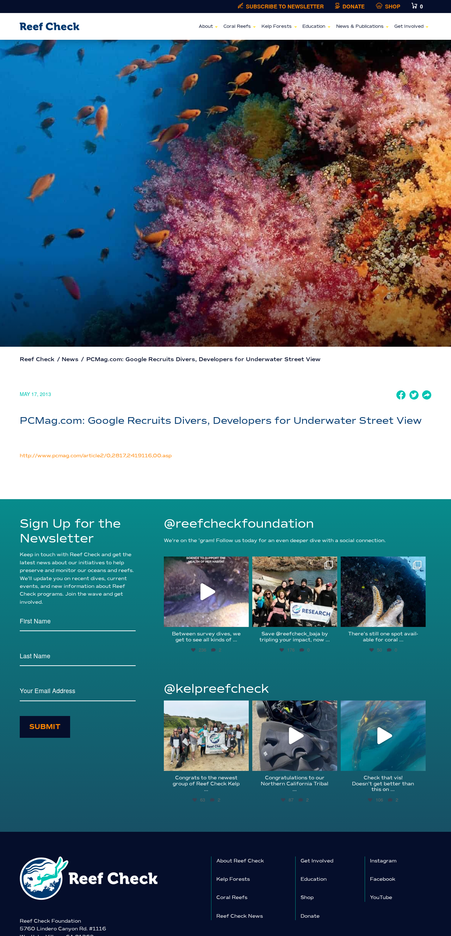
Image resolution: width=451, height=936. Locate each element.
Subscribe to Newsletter (285, 6)
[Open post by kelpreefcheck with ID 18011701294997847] (383, 736)
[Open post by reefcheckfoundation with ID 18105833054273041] (383, 592)
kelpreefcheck (205, 707)
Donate (353, 6)
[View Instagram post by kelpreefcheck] (241, 762)
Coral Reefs (237, 26)
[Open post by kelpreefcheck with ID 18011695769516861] (294, 736)
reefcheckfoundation (205, 563)
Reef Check (37, 359)
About (206, 26)
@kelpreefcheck (216, 688)
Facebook (382, 879)
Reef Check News (239, 916)
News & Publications (360, 26)
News (70, 359)
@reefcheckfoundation (239, 523)
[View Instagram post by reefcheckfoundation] (241, 618)
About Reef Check (240, 861)
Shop (392, 6)
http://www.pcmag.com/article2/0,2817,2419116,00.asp (96, 456)
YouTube (381, 897)
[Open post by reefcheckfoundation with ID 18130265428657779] (294, 592)
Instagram (383, 861)
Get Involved (409, 26)
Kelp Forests (276, 26)
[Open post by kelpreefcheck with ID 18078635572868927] (206, 736)
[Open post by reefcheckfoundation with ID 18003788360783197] (206, 592)
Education (313, 26)
